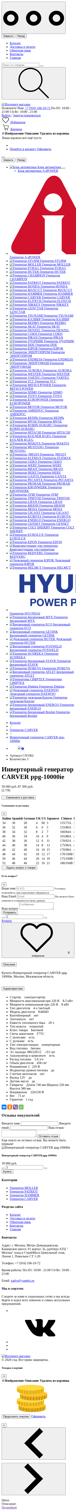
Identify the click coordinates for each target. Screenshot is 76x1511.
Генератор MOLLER (24, 1188)
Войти (6, 115)
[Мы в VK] (40, 1342)
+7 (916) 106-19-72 (38, 108)
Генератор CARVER (24, 1199)
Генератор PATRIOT (24, 1191)
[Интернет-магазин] (16, 104)
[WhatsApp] (21, 1107)
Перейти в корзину (23, 149)
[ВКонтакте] (4, 1107)
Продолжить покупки (16, 1416)
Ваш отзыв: (56, 1127)
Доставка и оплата (22, 46)
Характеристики (13, 988)
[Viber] (15, 1107)
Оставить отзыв (48, 1136)
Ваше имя (8, 888)
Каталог (15, 43)
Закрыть (8, 36)
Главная (15, 57)
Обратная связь (20, 50)
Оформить (44, 149)
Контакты (16, 54)
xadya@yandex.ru (22, 1280)
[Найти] (34, 83)
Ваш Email (9, 896)
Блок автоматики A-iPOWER (38, 170)
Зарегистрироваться (27, 115)
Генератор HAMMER (24, 1195)
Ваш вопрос (10, 908)
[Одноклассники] (9, 1107)
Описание (9, 964)
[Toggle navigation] (34, 18)
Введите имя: (11, 1123)
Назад (21, 36)
